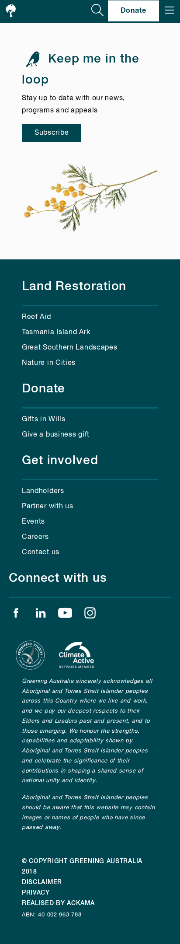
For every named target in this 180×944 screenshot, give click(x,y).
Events (33, 521)
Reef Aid (36, 317)
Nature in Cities (49, 363)
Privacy (36, 893)
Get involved (60, 461)
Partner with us (47, 506)
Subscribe (52, 132)
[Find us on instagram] (90, 615)
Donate (133, 10)
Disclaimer (42, 882)
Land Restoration (74, 286)
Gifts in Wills (44, 419)
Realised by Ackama (58, 903)
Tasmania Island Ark (56, 332)
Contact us (40, 552)
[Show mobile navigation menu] (169, 10)
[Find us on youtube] (65, 615)
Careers (35, 537)
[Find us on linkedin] (41, 615)
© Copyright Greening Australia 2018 (82, 866)
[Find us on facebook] (16, 615)
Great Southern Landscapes (70, 347)
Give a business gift (56, 434)
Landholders (43, 491)
